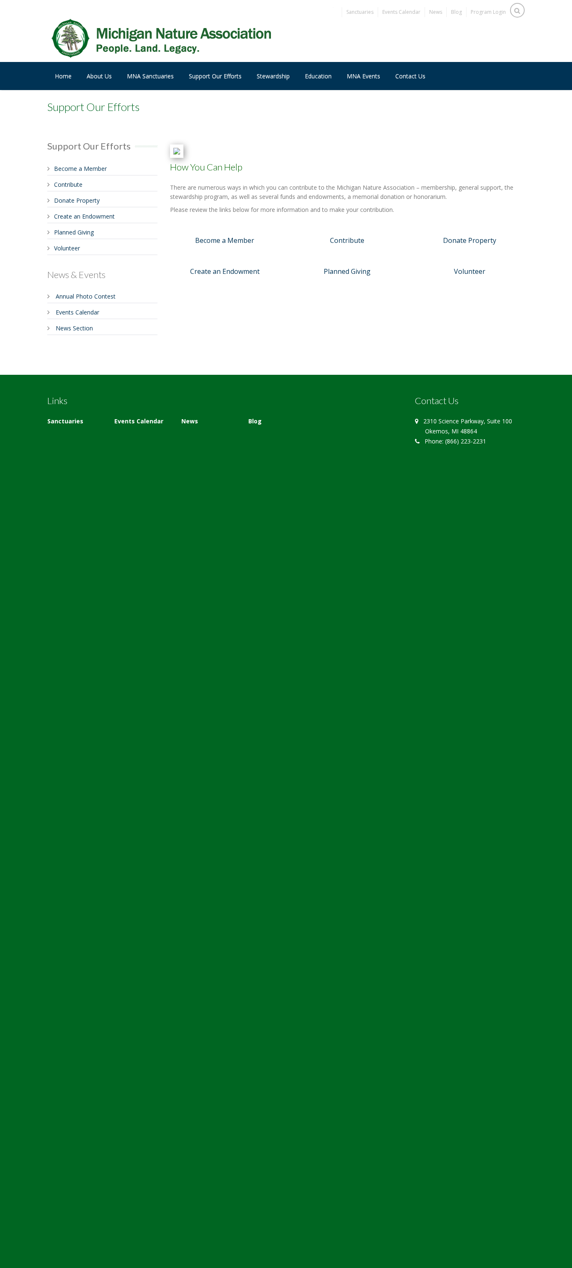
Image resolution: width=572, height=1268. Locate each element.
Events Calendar (401, 11)
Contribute (68, 184)
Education (318, 76)
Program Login (488, 11)
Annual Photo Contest (86, 296)
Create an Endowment (84, 216)
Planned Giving (74, 232)
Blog (456, 11)
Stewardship (273, 76)
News (435, 11)
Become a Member (80, 169)
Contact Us (410, 76)
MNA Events (363, 76)
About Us (99, 76)
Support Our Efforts (215, 76)
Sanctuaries (360, 11)
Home (63, 76)
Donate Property (77, 200)
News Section (74, 328)
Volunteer (67, 248)
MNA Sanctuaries (150, 76)
